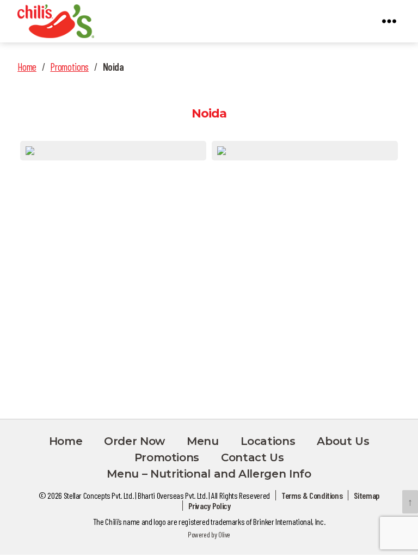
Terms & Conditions (312, 495)
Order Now (134, 441)
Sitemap (366, 495)
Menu (203, 441)
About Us (343, 441)
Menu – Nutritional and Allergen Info (209, 473)
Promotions (69, 66)
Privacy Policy (209, 505)
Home (26, 66)
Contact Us (252, 457)
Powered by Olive (209, 534)
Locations (268, 441)
